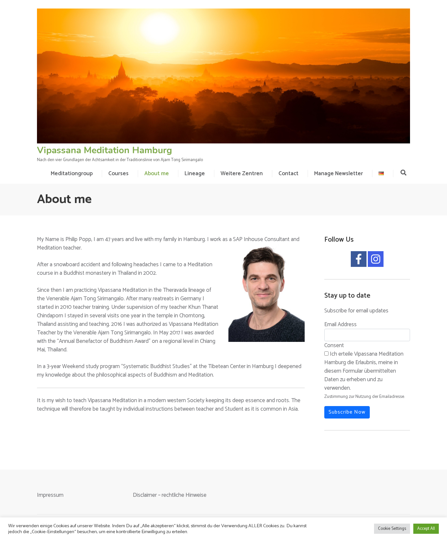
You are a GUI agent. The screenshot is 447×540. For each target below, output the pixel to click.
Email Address (340, 324)
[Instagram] (376, 259)
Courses (118, 173)
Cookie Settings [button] (392, 528)
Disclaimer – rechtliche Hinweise (169, 495)
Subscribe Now (347, 412)
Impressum (50, 495)
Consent (334, 345)
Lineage (195, 173)
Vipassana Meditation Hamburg (104, 150)
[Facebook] (359, 259)
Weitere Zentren (242, 173)
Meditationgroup (72, 173)
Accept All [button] (426, 528)
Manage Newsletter (338, 173)
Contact (288, 173)
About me (156, 173)
